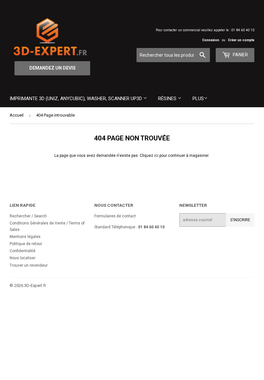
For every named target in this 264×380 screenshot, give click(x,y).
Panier (240, 54)
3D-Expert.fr (35, 285)
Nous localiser (22, 258)
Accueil (17, 115)
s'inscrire (240, 220)
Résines (168, 98)
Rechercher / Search (28, 216)
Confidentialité (22, 251)
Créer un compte (241, 40)
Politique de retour (26, 244)
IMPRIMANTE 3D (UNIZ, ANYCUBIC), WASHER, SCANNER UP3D (76, 98)
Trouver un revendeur (29, 265)
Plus (198, 98)
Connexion (210, 40)
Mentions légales (25, 236)
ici (156, 155)
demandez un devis (52, 68)
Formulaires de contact (115, 216)
